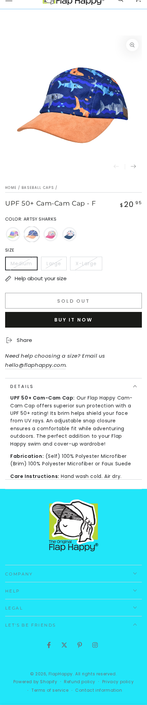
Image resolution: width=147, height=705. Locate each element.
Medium (24, 265)
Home (10, 187)
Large (56, 265)
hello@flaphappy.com (35, 365)
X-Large (88, 265)
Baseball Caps (38, 187)
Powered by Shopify (35, 682)
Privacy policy (118, 682)
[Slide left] (116, 166)
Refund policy (79, 682)
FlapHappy (61, 674)
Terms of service (50, 690)
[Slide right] (133, 166)
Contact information (98, 690)
